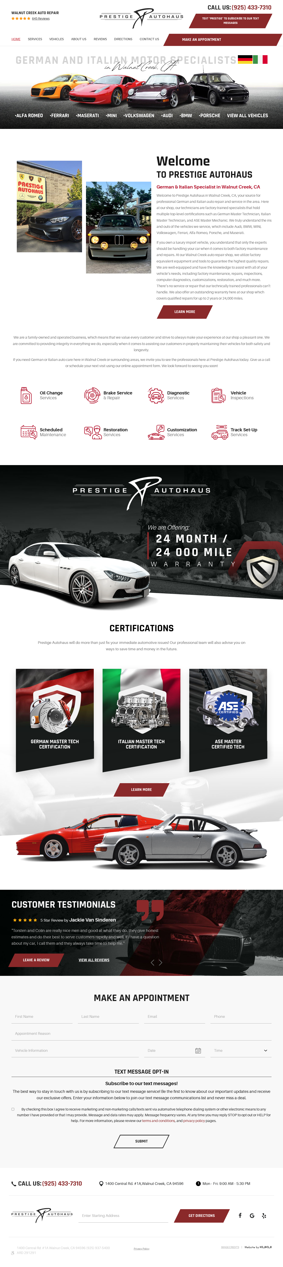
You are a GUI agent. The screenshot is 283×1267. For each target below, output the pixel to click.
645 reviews (41, 18)
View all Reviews (94, 960)
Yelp (264, 1215)
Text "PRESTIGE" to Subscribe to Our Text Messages (230, 21)
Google (252, 1215)
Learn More (141, 790)
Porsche (210, 115)
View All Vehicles (247, 115)
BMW (186, 115)
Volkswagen (139, 115)
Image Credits (230, 1247)
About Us (78, 39)
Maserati (88, 115)
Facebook (240, 1215)
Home (15, 39)
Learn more (184, 312)
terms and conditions (158, 1121)
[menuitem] (15, 40)
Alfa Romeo (29, 115)
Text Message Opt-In (142, 1072)
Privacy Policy (141, 1248)
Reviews (100, 39)
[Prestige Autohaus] (141, 18)
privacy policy (194, 1121)
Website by (258, 1247)
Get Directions (202, 1216)
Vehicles (56, 39)
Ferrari (60, 115)
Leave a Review (36, 960)
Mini (112, 115)
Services (35, 39)
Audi (168, 115)
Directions (123, 39)
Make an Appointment (201, 40)
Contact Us (149, 39)
